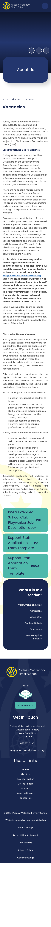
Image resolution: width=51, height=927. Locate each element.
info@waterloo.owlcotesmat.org (22, 275)
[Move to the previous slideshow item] (39, 51)
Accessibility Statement (25, 835)
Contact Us (25, 798)
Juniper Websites (36, 820)
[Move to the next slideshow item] (46, 51)
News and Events (25, 793)
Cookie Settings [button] (25, 857)
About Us (16, 99)
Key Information (25, 779)
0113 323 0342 (27, 743)
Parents (25, 788)
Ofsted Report (25, 783)
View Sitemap (25, 827)
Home (5, 99)
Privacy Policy (25, 850)
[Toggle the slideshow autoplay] (32, 51)
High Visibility (25, 842)
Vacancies (29, 99)
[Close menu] (45, 6)
